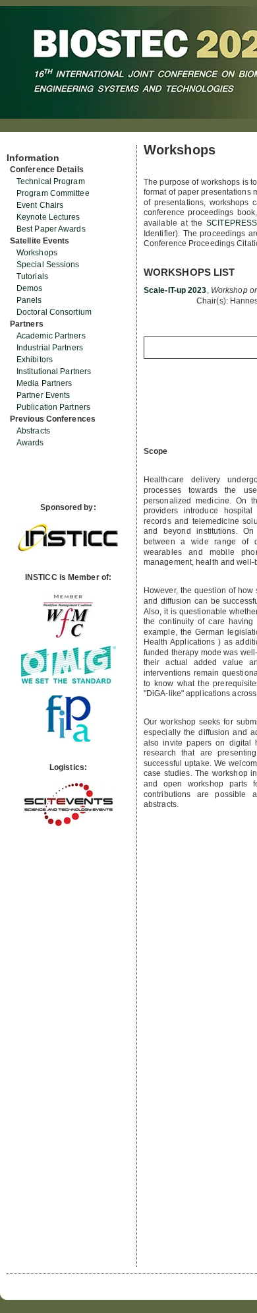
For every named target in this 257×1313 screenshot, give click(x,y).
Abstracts (33, 430)
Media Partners (44, 383)
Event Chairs (39, 205)
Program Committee (53, 193)
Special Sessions (48, 264)
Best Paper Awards (51, 229)
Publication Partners (53, 407)
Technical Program (50, 181)
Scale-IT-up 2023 (175, 290)
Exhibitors (34, 359)
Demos (29, 288)
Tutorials (32, 276)
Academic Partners (51, 335)
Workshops (36, 252)
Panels (29, 300)
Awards (30, 442)
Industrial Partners (49, 347)
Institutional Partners (53, 371)
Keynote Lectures (48, 217)
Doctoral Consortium (54, 312)
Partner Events (43, 395)
